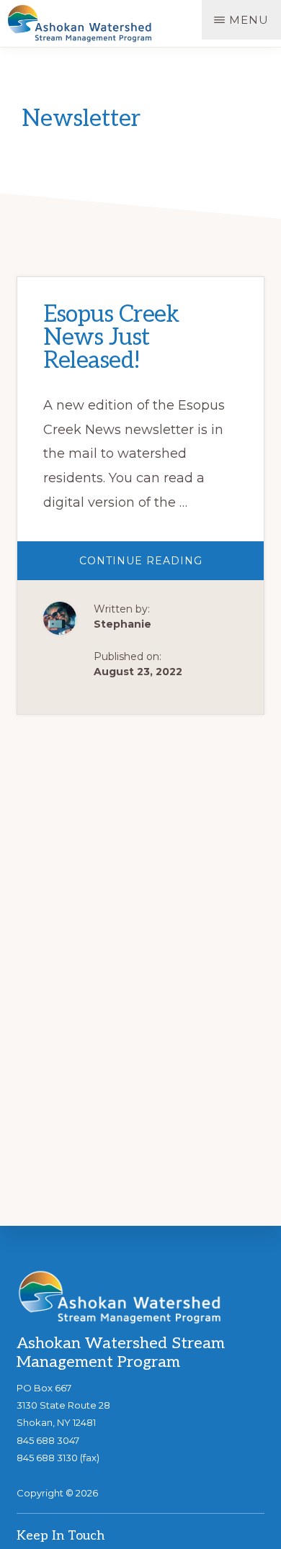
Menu (249, 20)
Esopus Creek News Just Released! (111, 337)
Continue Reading (171, 567)
